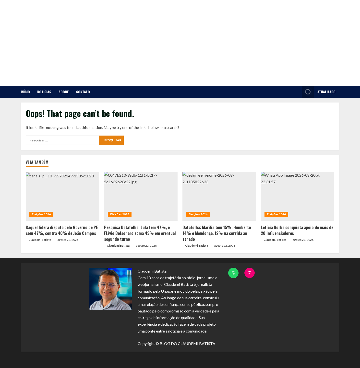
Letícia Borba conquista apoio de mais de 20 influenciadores (297, 230)
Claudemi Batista (39, 240)
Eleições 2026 (41, 214)
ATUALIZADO (326, 91)
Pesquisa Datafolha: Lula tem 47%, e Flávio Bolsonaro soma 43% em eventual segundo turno (140, 233)
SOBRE (64, 91)
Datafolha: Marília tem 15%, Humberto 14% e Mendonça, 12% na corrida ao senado (216, 233)
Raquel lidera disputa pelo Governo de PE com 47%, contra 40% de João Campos (62, 230)
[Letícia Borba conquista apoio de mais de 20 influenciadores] (297, 196)
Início (25, 91)
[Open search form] (296, 91)
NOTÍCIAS (44, 91)
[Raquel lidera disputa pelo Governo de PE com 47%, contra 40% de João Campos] (62, 196)
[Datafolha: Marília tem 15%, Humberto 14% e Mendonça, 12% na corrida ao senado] (219, 196)
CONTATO (83, 91)
